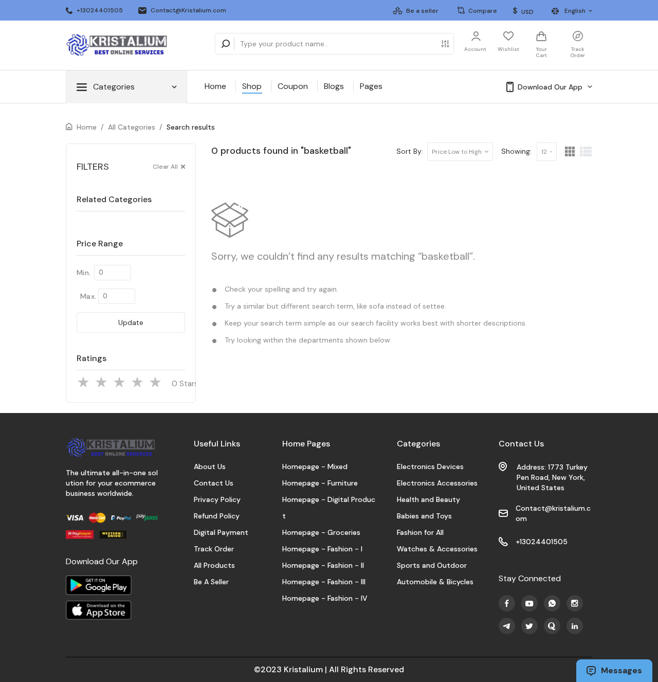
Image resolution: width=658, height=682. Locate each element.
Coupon (293, 86)
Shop (252, 86)
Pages (371, 86)
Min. (83, 272)
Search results (191, 127)
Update (130, 322)
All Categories (131, 127)
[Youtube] (507, 603)
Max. (88, 296)
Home (215, 86)
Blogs (334, 86)
